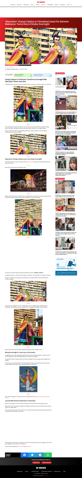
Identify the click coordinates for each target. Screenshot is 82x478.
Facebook (21, 446)
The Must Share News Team (12, 69)
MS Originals (62, 4)
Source (28, 124)
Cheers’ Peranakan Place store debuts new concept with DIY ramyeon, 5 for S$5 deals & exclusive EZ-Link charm (65, 215)
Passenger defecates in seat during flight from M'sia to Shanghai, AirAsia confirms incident (66, 112)
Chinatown (30, 162)
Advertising (19, 471)
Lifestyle (43, 4)
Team (64, 471)
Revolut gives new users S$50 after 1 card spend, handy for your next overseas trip (64, 196)
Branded (56, 4)
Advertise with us (46, 462)
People (32, 4)
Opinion (37, 4)
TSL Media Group (46, 475)
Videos (68, 4)
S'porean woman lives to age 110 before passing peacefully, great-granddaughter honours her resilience (64, 153)
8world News (28, 446)
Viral (16, 65)
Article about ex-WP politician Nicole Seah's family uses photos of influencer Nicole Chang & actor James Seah (65, 93)
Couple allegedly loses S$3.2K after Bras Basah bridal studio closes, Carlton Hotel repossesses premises (66, 174)
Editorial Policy (35, 471)
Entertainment (50, 4)
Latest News (12, 4)
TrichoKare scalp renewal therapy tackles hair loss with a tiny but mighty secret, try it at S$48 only (65, 234)
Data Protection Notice (46, 471)
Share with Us (36, 462)
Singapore (19, 4)
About (26, 471)
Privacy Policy (57, 471)
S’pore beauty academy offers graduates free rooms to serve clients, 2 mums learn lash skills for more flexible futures (66, 253)
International (26, 4)
